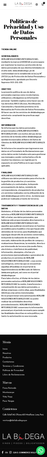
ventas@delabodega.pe (15, 420)
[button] (5, 4)
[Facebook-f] (2, 452)
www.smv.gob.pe (9, 272)
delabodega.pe (38, 112)
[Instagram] (10, 452)
